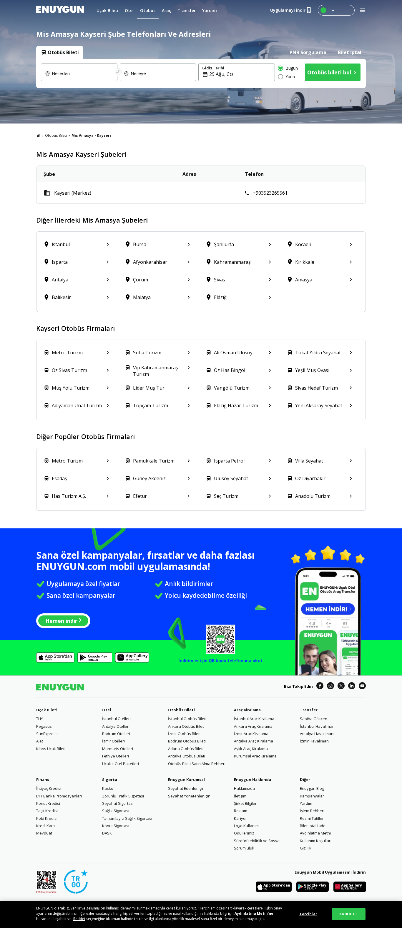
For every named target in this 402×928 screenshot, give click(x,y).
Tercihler (308, 914)
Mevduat (44, 833)
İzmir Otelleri (113, 741)
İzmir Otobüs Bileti (184, 733)
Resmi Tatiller (312, 818)
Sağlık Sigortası (115, 810)
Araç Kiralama (247, 709)
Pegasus (44, 726)
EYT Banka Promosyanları (59, 796)
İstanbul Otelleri (116, 718)
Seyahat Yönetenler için (189, 796)
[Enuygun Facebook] (319, 686)
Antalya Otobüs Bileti (186, 756)
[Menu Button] (336, 10)
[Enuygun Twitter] (341, 686)
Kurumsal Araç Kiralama (255, 756)
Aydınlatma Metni (315, 833)
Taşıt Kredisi (47, 810)
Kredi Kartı (45, 825)
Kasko (107, 788)
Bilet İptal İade (312, 825)
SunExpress (47, 733)
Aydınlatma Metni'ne (254, 913)
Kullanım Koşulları (315, 840)
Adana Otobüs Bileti (185, 748)
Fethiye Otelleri (115, 756)
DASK (107, 833)
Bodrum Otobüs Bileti (187, 741)
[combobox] (83, 77)
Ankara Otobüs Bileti (186, 726)
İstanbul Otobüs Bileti (187, 718)
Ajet (39, 741)
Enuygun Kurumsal (186, 779)
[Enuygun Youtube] (362, 686)
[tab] (59, 52)
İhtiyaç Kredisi (48, 788)
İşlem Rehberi (312, 810)
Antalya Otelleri (115, 726)
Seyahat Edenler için (186, 788)
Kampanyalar (312, 796)
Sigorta (109, 779)
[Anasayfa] (38, 135)
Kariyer (240, 818)
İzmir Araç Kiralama (251, 733)
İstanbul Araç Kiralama (254, 718)
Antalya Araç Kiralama (253, 741)
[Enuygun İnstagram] (330, 686)
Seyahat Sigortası (118, 803)
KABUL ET (348, 914)
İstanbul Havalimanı (317, 726)
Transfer (309, 709)
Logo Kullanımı (247, 825)
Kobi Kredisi (46, 818)
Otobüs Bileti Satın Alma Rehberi (196, 763)
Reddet (79, 918)
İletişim (240, 796)
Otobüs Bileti (56, 135)
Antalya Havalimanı (317, 733)
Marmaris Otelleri (117, 748)
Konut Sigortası (115, 825)
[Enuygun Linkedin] (351, 686)
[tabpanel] (201, 73)
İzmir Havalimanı (315, 741)
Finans (42, 779)
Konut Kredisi (48, 803)
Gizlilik (305, 848)
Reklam (240, 810)
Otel (106, 709)
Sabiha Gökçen (313, 718)
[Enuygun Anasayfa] (60, 10)
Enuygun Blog (312, 788)
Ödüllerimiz (244, 833)
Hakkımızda (244, 788)
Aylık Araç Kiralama (251, 748)
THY (39, 718)
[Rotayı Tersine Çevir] (118, 72)
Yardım (306, 803)
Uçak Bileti (46, 709)
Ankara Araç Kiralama (253, 726)
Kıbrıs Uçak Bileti (50, 748)
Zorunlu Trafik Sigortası (123, 796)
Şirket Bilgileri (246, 803)
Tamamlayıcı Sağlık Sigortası (127, 818)
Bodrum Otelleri (116, 733)
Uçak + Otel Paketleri (120, 763)
